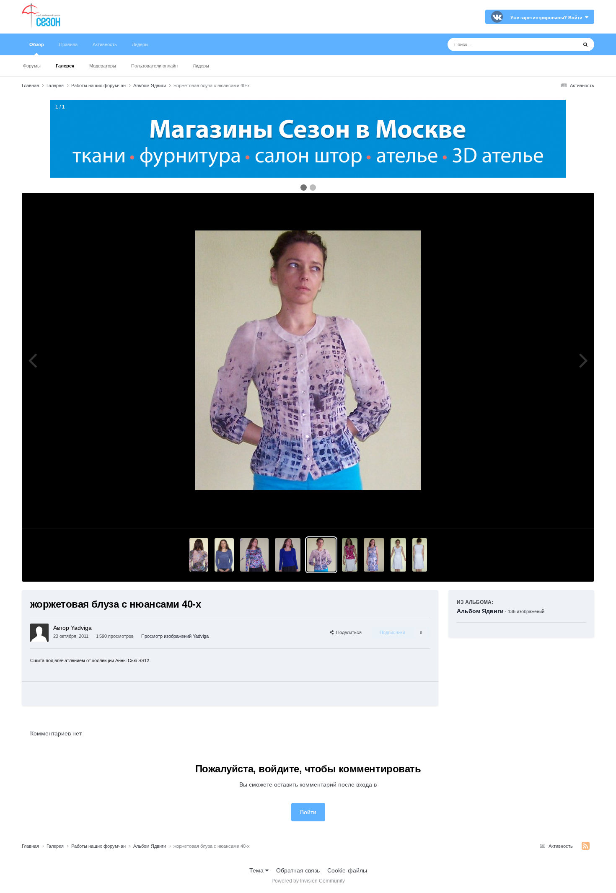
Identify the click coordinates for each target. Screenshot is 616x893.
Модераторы (102, 65)
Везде (558, 44)
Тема (257, 870)
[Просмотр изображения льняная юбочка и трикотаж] (398, 555)
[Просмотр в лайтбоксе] (308, 360)
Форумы (32, 65)
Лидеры (201, 65)
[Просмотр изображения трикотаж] (287, 555)
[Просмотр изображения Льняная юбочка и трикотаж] (419, 555)
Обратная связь (298, 870)
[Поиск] (585, 44)
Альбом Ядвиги (480, 611)
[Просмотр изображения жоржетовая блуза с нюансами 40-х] (321, 555)
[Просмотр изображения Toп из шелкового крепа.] (349, 555)
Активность (105, 44)
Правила (68, 44)
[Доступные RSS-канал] (585, 846)
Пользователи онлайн (154, 65)
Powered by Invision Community (308, 881)
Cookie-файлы (347, 870)
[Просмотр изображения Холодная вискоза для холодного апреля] (199, 555)
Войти (308, 812)
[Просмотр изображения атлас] (254, 555)
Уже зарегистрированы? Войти (547, 17)
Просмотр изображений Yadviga (175, 636)
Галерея (65, 65)
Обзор (36, 44)
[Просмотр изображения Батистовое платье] (374, 555)
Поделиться (348, 632)
